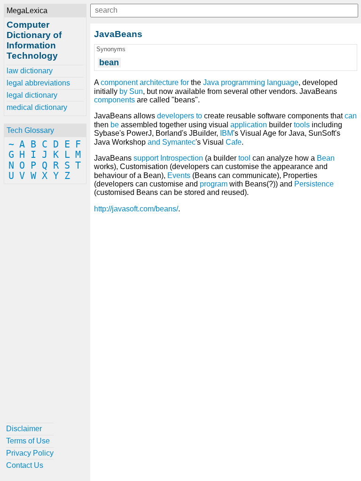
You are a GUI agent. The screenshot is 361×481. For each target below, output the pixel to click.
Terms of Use (28, 441)
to (199, 116)
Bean (326, 158)
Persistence (314, 184)
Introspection (181, 158)
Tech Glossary (30, 130)
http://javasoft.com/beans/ (136, 209)
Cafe (234, 142)
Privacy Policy (30, 453)
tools (302, 125)
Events (178, 175)
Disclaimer (24, 429)
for (184, 82)
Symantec (179, 142)
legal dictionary (32, 95)
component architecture (140, 82)
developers (175, 116)
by (123, 91)
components (114, 100)
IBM (226, 133)
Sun (136, 91)
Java (211, 82)
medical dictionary (37, 107)
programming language (259, 82)
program (214, 184)
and (154, 142)
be (114, 125)
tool (244, 158)
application (248, 125)
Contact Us (24, 465)
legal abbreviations (38, 83)
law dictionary (30, 71)
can (351, 116)
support (145, 158)
